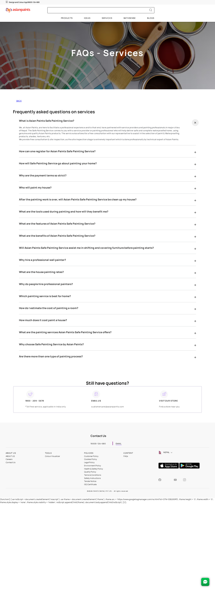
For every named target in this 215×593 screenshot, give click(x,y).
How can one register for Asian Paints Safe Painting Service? (57, 151)
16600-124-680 (33, 2)
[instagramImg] (184, 480)
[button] (195, 122)
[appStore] (168, 467)
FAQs (125, 456)
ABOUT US (10, 456)
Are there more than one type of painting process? (51, 356)
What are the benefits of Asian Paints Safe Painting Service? (57, 236)
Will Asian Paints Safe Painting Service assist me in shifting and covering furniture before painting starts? (86, 248)
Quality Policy (90, 471)
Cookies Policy (90, 459)
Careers (9, 459)
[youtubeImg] (178, 480)
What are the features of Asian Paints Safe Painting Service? (57, 223)
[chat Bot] (205, 582)
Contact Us (10, 462)
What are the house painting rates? (41, 272)
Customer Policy (91, 456)
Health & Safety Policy (93, 468)
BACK (19, 100)
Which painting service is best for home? (45, 296)
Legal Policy (89, 462)
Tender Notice (90, 481)
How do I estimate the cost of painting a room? (48, 308)
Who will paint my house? (35, 187)
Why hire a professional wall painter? (42, 260)
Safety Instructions (92, 478)
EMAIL (119, 444)
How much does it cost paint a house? (43, 320)
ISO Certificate (90, 484)
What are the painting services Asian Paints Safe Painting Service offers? (65, 332)
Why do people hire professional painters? (46, 284)
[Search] (150, 10)
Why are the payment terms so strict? (43, 175)
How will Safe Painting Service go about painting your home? (58, 163)
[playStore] (189, 467)
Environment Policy (92, 465)
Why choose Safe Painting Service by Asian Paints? (51, 344)
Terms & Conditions (92, 475)
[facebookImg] (162, 480)
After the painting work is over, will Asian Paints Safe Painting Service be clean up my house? (78, 199)
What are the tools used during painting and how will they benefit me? (63, 211)
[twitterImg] (171, 480)
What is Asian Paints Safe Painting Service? (46, 121)
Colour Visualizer (52, 456)
